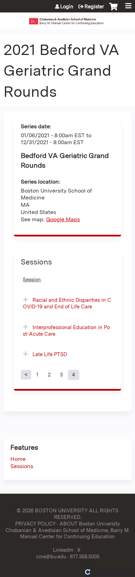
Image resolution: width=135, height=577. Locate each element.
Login (66, 6)
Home (18, 459)
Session (32, 279)
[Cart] (113, 10)
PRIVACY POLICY (35, 524)
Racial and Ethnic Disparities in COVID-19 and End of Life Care (67, 303)
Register (94, 6)
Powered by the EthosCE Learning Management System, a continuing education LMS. (107, 572)
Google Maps (63, 219)
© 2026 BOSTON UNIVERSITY (52, 510)
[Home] (67, 18)
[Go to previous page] (26, 375)
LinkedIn (63, 550)
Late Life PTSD (50, 354)
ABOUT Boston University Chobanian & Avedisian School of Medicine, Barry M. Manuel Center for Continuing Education (68, 530)
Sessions (21, 466)
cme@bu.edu (51, 556)
